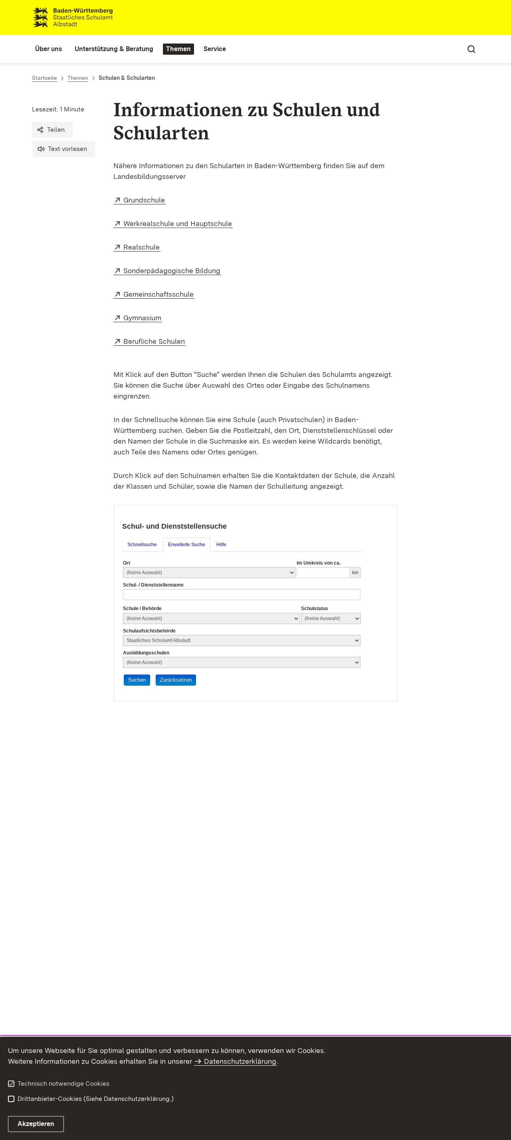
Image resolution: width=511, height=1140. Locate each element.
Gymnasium (142, 317)
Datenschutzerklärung (240, 1061)
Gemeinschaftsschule (158, 294)
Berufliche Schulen (154, 341)
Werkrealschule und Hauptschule (178, 223)
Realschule (141, 247)
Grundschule (144, 200)
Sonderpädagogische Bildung (172, 270)
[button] (52, 130)
